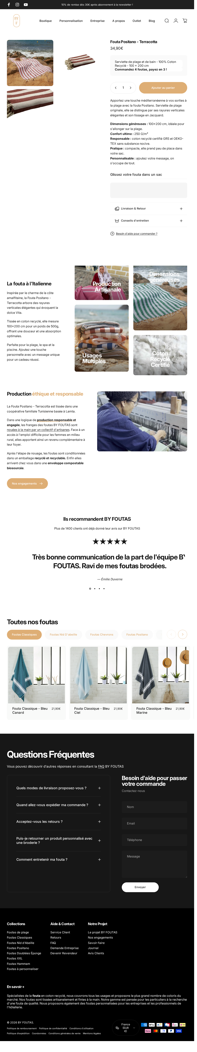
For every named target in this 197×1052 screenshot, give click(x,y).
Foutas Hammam (18, 963)
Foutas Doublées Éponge (24, 953)
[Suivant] (182, 634)
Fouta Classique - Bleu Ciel (91, 710)
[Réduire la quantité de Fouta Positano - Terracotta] (114, 87)
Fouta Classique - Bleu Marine (154, 710)
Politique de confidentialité (53, 1028)
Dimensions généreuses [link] (164, 276)
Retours (55, 937)
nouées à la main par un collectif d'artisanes (38, 430)
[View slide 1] (90, 588)
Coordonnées (39, 1033)
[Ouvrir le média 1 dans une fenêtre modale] (30, 63)
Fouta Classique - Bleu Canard (30, 710)
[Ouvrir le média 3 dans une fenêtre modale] (30, 112)
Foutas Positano (18, 948)
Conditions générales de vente (64, 1033)
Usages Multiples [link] (94, 358)
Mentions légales (92, 1033)
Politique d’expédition (18, 1033)
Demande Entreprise (64, 948)
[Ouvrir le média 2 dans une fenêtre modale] (79, 63)
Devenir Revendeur (63, 953)
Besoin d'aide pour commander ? (136, 233)
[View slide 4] (104, 588)
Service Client (60, 932)
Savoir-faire (96, 942)
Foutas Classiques (19, 937)
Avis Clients (96, 953)
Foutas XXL (15, 958)
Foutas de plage (18, 932)
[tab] (24, 635)
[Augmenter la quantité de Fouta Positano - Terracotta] (131, 87)
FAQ (101, 766)
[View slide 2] (95, 588)
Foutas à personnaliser (22, 968)
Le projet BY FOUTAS (102, 932)
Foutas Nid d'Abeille (20, 942)
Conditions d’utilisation (81, 1028)
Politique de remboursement (22, 1028)
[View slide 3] (99, 588)
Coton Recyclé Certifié (160, 359)
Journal (93, 948)
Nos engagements (100, 937)
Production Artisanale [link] (107, 286)
